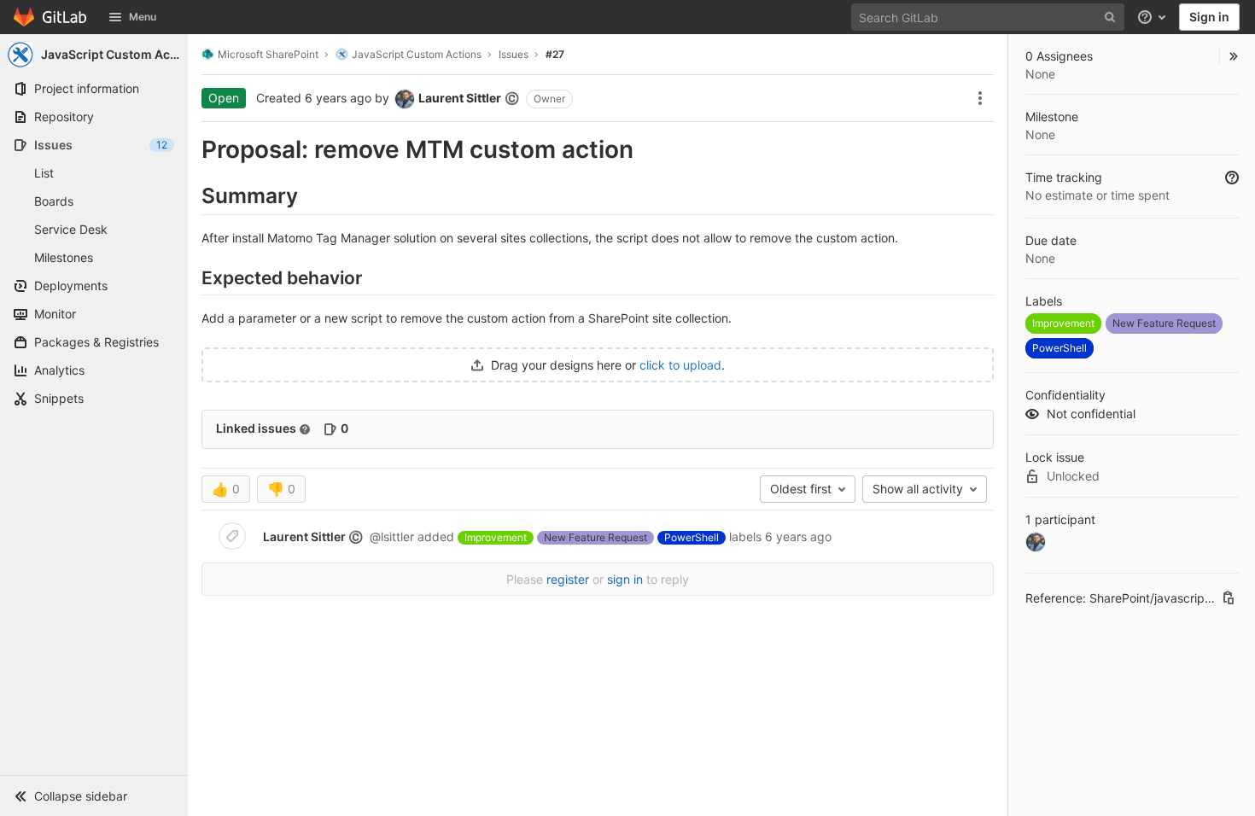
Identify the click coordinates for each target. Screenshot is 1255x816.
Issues (513, 54)
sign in (625, 579)
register (567, 579)
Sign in (1209, 16)
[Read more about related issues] (305, 429)
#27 (555, 54)
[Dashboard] (51, 17)
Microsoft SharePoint (268, 54)
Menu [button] (142, 16)
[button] (94, 795)
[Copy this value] (1228, 597)
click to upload (680, 365)
